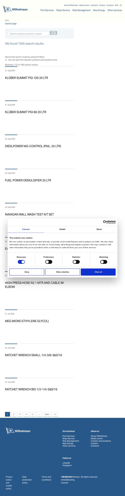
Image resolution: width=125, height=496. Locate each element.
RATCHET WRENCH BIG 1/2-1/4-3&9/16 (31, 389)
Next (47, 414)
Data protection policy (27, 480)
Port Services (68, 436)
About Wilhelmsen (71, 5)
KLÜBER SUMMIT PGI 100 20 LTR (26, 78)
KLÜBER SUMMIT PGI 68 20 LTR (25, 112)
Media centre (84, 5)
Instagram (67, 465)
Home (7, 20)
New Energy (99, 10)
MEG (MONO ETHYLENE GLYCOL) (27, 321)
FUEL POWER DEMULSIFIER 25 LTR (28, 180)
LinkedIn (66, 463)
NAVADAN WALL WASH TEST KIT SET (29, 214)
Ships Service (68, 438)
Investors (110, 5)
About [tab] (99, 229)
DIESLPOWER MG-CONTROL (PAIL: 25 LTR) (33, 146)
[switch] (48, 262)
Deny (27, 272)
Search (53, 33)
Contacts (94, 5)
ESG (116, 5)
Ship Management (70, 441)
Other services (69, 446)
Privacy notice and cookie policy (9, 483)
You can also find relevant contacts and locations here (32, 60)
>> (55, 414)
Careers (102, 5)
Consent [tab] (26, 229)
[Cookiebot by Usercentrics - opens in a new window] (105, 222)
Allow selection (62, 272)
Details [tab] (63, 229)
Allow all (98, 272)
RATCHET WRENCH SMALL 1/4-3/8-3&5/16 (33, 355)
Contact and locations (101, 441)
